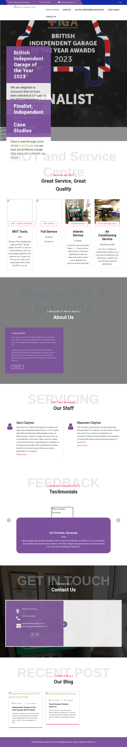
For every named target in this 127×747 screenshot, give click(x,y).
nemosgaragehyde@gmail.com (34, 626)
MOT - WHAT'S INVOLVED (21, 224)
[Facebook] (118, 2)
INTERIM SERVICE (78, 224)
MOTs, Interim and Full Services (19, 2)
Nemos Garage (52, 10)
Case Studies (114, 10)
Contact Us (51, 17)
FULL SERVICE (49, 224)
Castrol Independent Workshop (89, 10)
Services (67, 10)
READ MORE (21, 455)
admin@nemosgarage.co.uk (33, 623)
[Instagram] (121, 2)
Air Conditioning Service (107, 224)
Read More (17, 367)
